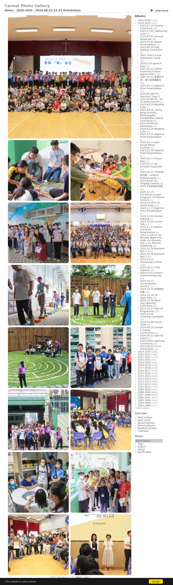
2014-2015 (144, 376)
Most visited (145, 417)
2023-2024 (144, 351)
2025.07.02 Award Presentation (151, 43)
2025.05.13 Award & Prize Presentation (152, 87)
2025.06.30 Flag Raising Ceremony (151, 48)
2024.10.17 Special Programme (151, 310)
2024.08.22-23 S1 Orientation (58, 10)
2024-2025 (24, 10)
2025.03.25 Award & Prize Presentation (152, 135)
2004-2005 (144, 403)
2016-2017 (144, 370)
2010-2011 (144, 386)
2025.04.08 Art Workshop (149, 124)
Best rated (144, 420)
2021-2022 (144, 357)
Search (142, 446)
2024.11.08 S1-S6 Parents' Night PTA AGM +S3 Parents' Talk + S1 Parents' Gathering (151, 240)
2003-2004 (144, 405)
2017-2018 (144, 368)
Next (78, 577)
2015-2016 (144, 373)
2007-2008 (144, 394)
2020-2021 (144, 359)
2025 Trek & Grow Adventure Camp (150, 56)
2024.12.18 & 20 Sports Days (150, 204)
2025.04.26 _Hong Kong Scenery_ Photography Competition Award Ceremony (151, 115)
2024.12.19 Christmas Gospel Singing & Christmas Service (152, 196)
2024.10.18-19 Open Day (148, 296)
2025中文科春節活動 (151, 186)
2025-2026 (144, 20)
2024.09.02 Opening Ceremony (152, 342)
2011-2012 (144, 384)
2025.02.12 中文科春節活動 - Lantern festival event (152, 175)
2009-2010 (144, 389)
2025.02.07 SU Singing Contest (149, 182)
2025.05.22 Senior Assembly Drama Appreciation (151, 71)
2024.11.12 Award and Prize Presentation (151, 230)
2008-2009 (144, 392)
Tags (140, 444)
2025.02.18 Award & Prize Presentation (152, 151)
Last (86, 577)
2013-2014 (144, 378)
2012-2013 (144, 381)
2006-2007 (144, 397)
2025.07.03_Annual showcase (151, 37)
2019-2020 (144, 362)
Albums (140, 16)
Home (9, 10)
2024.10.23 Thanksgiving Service (148, 284)
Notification (144, 452)
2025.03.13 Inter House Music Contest (150, 145)
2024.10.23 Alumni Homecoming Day (151, 274)
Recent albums (146, 425)
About (141, 449)
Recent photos (146, 422)
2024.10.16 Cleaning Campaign (152, 315)
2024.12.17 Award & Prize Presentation (152, 209)
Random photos (147, 428)
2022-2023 (144, 354)
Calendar (143, 431)
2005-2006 (144, 400)
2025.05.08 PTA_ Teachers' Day (150, 95)
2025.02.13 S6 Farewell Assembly (151, 165)
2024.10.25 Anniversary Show (151, 260)
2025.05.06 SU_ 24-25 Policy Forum (151, 100)
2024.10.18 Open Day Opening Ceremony (150, 303)
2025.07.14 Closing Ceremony (151, 27)
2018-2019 (144, 365)
